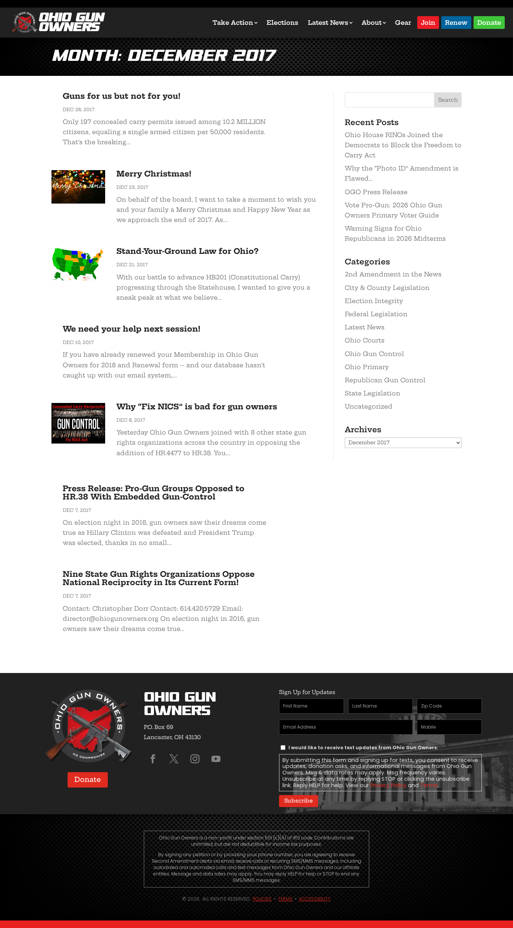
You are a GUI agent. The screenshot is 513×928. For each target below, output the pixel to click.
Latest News (328, 22)
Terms (429, 785)
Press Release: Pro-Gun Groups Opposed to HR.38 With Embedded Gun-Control (153, 492)
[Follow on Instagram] (195, 759)
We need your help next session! (132, 328)
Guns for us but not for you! (122, 96)
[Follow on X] (174, 759)
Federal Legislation (376, 314)
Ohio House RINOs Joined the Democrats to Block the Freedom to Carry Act (403, 145)
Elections (282, 22)
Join (428, 22)
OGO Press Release (376, 192)
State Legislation (372, 393)
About (372, 22)
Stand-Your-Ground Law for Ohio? (187, 251)
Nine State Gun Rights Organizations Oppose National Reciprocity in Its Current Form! (159, 578)
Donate (489, 22)
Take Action (233, 22)
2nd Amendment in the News (393, 274)
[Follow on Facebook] (153, 759)
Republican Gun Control (385, 380)
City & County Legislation (387, 287)
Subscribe (298, 800)
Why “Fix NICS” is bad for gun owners (196, 406)
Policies (262, 899)
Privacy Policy (388, 785)
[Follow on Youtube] (216, 759)
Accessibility (314, 899)
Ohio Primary (367, 367)
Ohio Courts (365, 340)
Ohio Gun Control (374, 354)
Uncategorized (368, 406)
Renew (456, 22)
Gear (403, 22)
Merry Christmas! (154, 173)
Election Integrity (374, 301)
